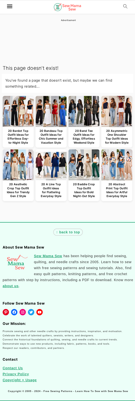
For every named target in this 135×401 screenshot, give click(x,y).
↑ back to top (68, 232)
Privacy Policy (16, 374)
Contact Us (13, 368)
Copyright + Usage (20, 380)
